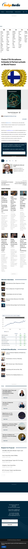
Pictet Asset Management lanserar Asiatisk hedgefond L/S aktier (21, 183)
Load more (14, 273)
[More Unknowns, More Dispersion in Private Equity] (3, 284)
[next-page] (4, 309)
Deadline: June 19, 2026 (6, 457)
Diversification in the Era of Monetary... (14, 358)
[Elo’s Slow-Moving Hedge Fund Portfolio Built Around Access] (3, 305)
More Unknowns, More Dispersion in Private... (15, 283)
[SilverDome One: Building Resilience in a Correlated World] (3, 375)
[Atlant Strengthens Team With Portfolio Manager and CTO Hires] (15, 29)
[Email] (15, 160)
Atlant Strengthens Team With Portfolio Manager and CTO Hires (23, 202)
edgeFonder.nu (8, 122)
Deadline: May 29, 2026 (6, 462)
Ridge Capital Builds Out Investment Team (14, 243)
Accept (4, 546)
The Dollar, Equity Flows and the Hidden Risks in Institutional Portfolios (23, 245)
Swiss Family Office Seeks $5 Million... (10, 455)
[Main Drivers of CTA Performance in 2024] (22, 415)
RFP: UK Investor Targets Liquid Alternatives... (12, 470)
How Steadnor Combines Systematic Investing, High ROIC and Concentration (2, 41)
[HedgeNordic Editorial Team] (2, 116)
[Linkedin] (6, 160)
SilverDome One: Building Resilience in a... (15, 374)
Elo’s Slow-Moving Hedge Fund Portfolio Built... (16, 305)
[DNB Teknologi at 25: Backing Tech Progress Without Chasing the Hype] (14, 193)
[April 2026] (14, 99)
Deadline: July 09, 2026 (6, 452)
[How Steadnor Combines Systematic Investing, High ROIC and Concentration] (4, 193)
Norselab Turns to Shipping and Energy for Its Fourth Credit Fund (4, 245)
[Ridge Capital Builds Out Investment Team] (14, 235)
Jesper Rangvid (5, 426)
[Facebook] (12, 160)
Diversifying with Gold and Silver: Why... (14, 369)
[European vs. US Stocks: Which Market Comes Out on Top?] (22, 426)
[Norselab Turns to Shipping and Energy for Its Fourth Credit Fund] (21, 29)
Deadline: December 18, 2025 (7, 471)
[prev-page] (2, 309)
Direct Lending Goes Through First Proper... (15, 288)
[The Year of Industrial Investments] (22, 404)
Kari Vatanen (4, 405)
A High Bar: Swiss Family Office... (9, 465)
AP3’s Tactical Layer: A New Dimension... (14, 364)
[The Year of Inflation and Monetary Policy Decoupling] (22, 437)
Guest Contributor (5, 394)
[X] (9, 160)
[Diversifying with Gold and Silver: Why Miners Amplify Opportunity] (3, 370)
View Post (5, 397)
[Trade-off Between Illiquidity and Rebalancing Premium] (3, 353)
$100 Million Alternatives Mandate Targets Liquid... (12, 450)
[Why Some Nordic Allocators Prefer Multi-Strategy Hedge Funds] (3, 300)
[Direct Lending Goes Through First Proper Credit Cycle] (3, 289)
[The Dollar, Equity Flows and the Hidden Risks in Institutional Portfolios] (23, 235)
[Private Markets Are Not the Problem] (3, 294)
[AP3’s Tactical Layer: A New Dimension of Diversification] (3, 364)
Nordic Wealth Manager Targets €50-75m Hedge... (12, 460)
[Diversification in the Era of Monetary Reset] (3, 359)
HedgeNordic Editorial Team (10, 116)
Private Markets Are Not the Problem (14, 294)
